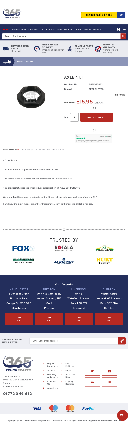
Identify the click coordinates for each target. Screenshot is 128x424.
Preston (48, 289)
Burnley (109, 289)
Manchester (19, 289)
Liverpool (79, 289)
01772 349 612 (17, 393)
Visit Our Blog (70, 376)
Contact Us (51, 383)
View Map (19, 319)
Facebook (109, 371)
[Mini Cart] (124, 29)
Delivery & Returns (52, 376)
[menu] (52, 29)
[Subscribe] (122, 340)
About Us (52, 388)
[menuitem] (6, 29)
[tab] (12, 149)
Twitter (92, 371)
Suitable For (54, 149)
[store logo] (12, 15)
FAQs (68, 370)
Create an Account (107, 41)
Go (121, 14)
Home (20, 61)
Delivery (26, 149)
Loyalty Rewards (69, 383)
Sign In (101, 36)
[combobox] (64, 36)
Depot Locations (52, 365)
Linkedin (92, 382)
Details (39, 149)
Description (10, 149)
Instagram (109, 382)
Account (52, 370)
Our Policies (69, 365)
